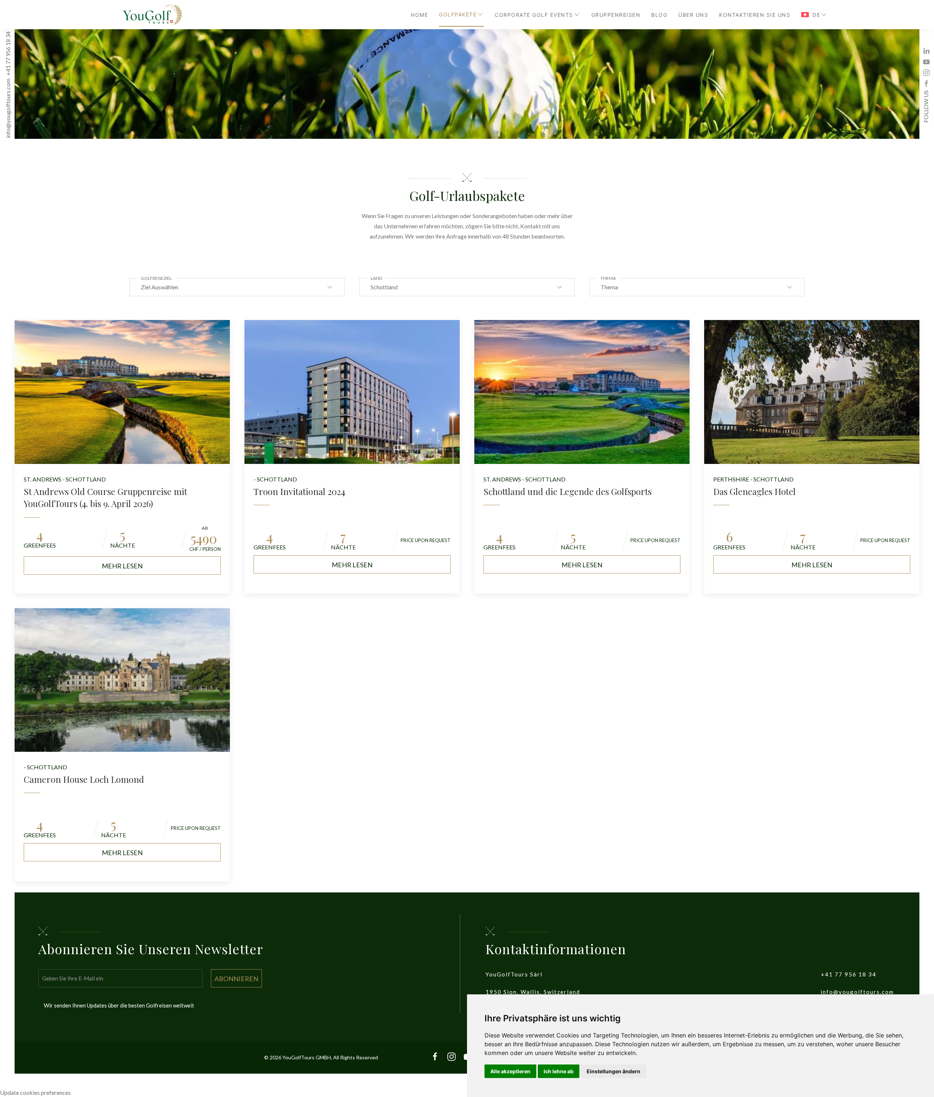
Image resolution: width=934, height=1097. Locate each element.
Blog (659, 15)
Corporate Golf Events (534, 15)
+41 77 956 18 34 (7, 54)
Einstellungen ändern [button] (613, 1071)
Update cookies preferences (35, 1092)
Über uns (693, 15)
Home (419, 15)
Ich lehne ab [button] (559, 1071)
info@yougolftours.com (7, 108)
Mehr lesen (122, 566)
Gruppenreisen (616, 15)
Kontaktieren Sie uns (754, 15)
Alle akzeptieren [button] (510, 1071)
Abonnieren (236, 979)
